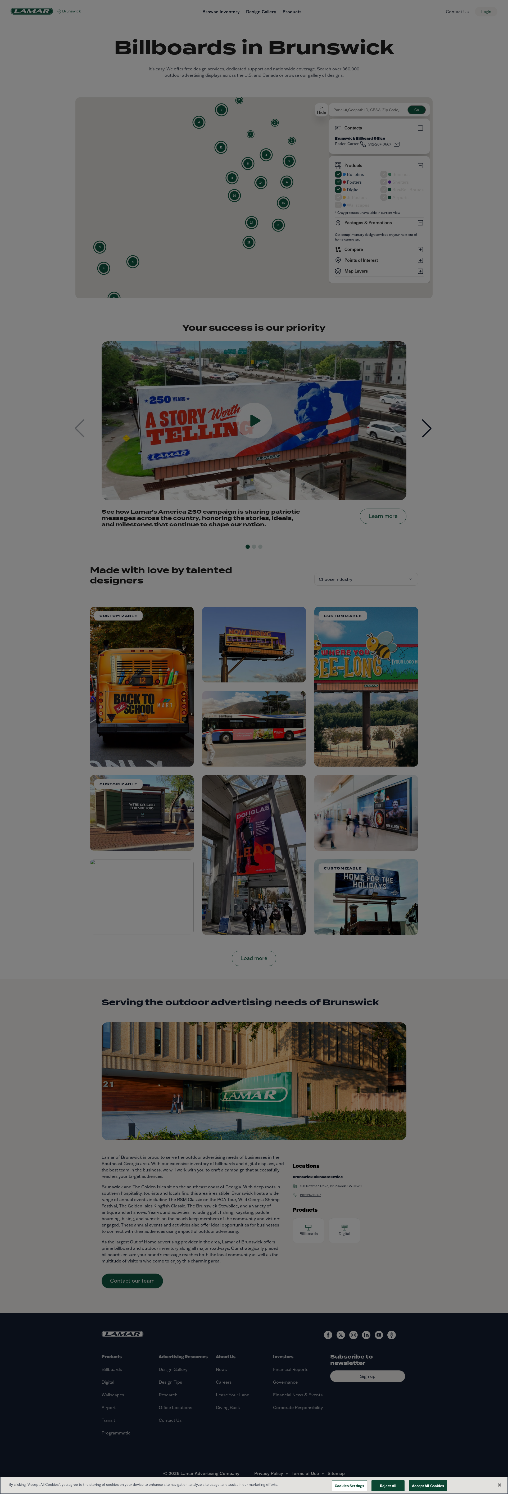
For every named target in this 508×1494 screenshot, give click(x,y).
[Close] (499, 1485)
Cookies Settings (349, 1485)
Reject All (388, 1485)
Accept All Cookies (428, 1485)
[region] (254, 1485)
